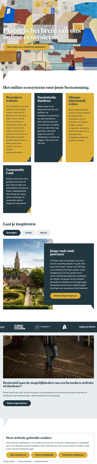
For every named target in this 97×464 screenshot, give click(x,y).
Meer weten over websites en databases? (26, 47)
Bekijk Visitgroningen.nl (65, 296)
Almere (43, 233)
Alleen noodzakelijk (44, 455)
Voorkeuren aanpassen (73, 455)
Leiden (28, 233)
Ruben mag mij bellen (17, 403)
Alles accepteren (18, 455)
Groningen (12, 233)
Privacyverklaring (24, 461)
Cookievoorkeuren (41, 461)
